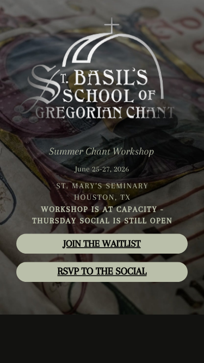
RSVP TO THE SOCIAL (102, 271)
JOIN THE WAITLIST (101, 243)
